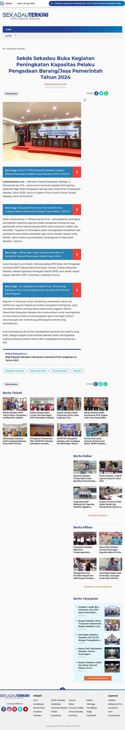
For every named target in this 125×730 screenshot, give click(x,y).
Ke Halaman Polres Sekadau (97, 587)
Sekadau (77, 371)
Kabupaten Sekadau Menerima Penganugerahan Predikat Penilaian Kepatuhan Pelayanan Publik (83, 550)
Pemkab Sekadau (59, 708)
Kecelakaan (38, 704)
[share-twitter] (101, 93)
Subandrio (91, 715)
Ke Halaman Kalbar (97, 515)
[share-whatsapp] (106, 93)
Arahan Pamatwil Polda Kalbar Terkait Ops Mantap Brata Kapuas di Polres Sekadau (110, 504)
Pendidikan (92, 708)
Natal (71, 704)
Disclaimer (113, 708)
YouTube (27, 713)
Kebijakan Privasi (116, 704)
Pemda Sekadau (59, 371)
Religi (89, 712)
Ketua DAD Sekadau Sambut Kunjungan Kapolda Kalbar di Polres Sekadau (110, 550)
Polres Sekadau (76, 712)
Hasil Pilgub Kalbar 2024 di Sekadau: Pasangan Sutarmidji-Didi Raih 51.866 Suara (110, 575)
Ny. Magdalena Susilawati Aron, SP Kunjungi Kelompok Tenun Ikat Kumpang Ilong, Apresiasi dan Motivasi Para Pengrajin (37, 290)
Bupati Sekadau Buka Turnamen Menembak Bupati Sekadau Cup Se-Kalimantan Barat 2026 (89, 624)
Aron (35, 700)
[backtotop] (62, 690)
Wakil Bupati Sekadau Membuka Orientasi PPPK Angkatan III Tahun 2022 (41, 359)
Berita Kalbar (82, 456)
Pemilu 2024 (39, 708)
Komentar (12, 384)
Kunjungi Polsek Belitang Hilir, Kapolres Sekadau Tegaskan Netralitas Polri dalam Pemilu (83, 504)
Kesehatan (56, 704)
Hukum (72, 700)
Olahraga (91, 704)
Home (8, 3)
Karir (110, 712)
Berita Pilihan (83, 527)
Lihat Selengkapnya (97, 678)
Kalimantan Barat (38, 371)
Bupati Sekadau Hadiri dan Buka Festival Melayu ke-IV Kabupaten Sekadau (90, 665)
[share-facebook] (96, 93)
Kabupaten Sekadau (14, 371)
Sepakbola (56, 715)
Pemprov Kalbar (76, 708)
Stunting (73, 715)
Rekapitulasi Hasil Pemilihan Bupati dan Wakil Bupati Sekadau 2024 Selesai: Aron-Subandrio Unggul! (83, 575)
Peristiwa (37, 712)
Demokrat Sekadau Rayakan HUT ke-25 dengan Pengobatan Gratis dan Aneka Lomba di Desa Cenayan (89, 637)
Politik (54, 712)
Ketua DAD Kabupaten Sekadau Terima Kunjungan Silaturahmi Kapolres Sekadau (90, 651)
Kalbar (90, 700)
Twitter (21, 713)
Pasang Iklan (114, 715)
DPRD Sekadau (58, 700)
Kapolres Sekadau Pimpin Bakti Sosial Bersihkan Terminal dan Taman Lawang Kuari (84, 478)
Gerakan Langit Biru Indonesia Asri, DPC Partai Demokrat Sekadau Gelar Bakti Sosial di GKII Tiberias (88, 3)
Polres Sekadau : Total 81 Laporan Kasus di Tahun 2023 (110, 478)
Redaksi (112, 700)
